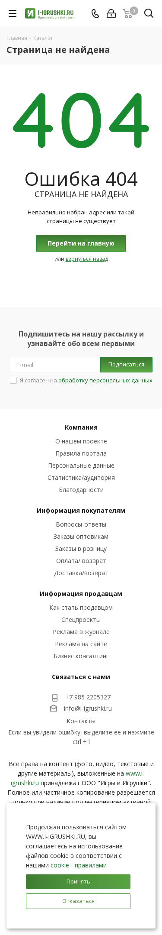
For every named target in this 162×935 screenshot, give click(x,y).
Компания (81, 427)
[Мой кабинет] (111, 14)
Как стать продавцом (81, 607)
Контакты (81, 721)
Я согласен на (86, 380)
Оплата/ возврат (81, 560)
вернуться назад (87, 258)
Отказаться (78, 901)
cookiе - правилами (79, 865)
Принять (78, 881)
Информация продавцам (81, 593)
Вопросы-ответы (81, 524)
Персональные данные (81, 465)
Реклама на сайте (81, 644)
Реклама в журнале (81, 632)
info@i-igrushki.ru (88, 709)
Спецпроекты (81, 619)
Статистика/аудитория (81, 477)
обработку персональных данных (105, 380)
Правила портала (81, 453)
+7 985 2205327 (88, 697)
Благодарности (81, 489)
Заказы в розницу (81, 548)
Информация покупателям (81, 510)
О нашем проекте (81, 441)
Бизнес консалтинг (81, 656)
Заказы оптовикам (81, 536)
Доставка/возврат (81, 573)
